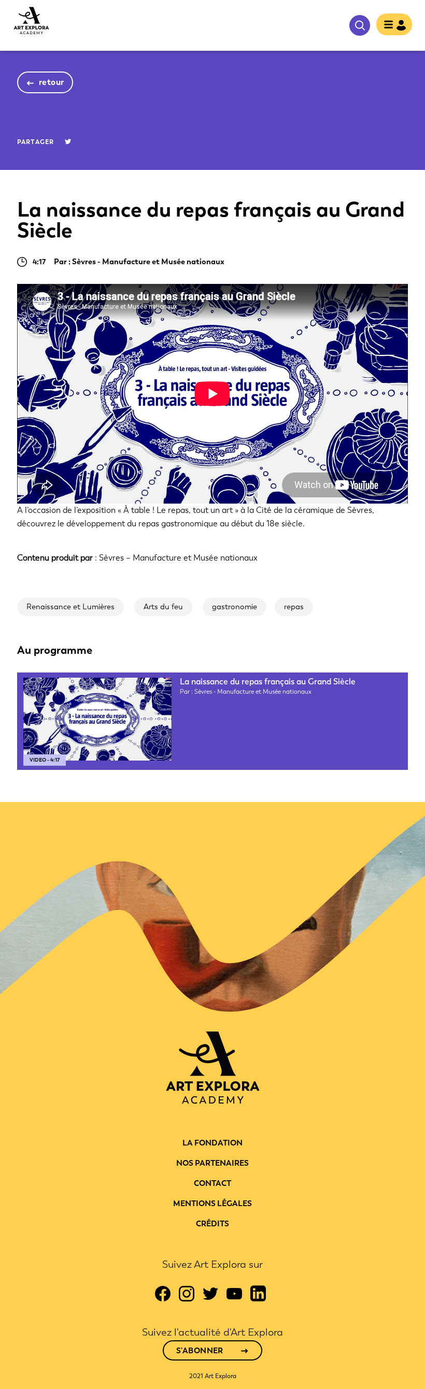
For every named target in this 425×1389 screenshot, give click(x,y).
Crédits (212, 1223)
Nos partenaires (212, 1163)
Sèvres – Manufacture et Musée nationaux (178, 558)
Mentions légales (212, 1203)
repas (294, 606)
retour (51, 82)
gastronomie (234, 606)
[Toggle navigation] (394, 25)
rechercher (359, 25)
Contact (212, 1183)
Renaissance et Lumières (70, 606)
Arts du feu (163, 606)
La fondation (212, 1143)
